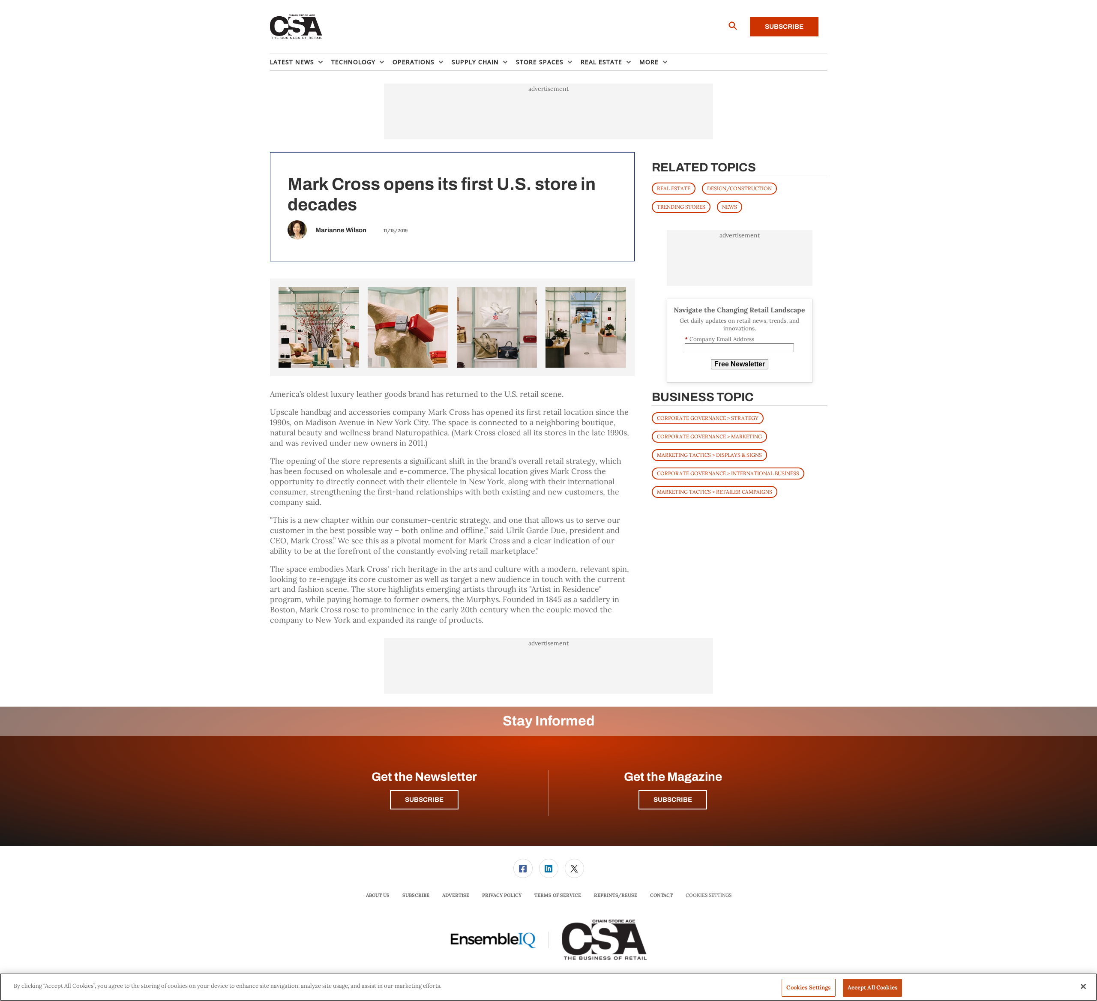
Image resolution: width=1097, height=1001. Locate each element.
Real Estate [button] (601, 62)
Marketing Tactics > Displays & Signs (709, 455)
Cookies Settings (708, 895)
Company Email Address (719, 339)
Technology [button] (353, 62)
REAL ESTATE (673, 188)
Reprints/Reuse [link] (615, 895)
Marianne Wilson (340, 230)
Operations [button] (414, 62)
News (729, 207)
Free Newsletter (739, 364)
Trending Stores (681, 207)
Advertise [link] (455, 895)
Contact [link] (661, 895)
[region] (548, 987)
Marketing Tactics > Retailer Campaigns (714, 492)
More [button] (649, 62)
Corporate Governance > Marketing (709, 436)
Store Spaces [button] (539, 62)
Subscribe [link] (415, 895)
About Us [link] (378, 895)
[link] (523, 868)
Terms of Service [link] (557, 895)
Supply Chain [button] (475, 62)
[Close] (1083, 986)
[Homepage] (296, 27)
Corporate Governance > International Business (728, 473)
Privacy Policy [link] (502, 895)
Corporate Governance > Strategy (707, 418)
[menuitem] (300, 62)
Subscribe (784, 26)
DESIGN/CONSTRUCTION (739, 188)
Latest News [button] (292, 62)
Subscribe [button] (424, 799)
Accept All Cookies (872, 987)
